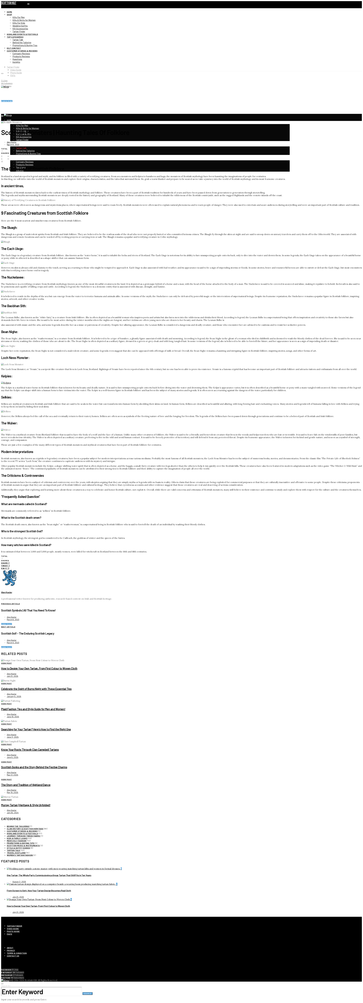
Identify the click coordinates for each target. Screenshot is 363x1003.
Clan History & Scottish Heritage (25, 828)
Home (9, 12)
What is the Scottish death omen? (21, 517)
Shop (9, 14)
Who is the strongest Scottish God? (22, 531)
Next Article (8, 627)
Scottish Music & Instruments (23, 845)
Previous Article (10, 604)
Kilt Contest (14, 48)
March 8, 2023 (13, 144)
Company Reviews (21, 53)
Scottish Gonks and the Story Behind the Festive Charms (34, 767)
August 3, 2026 (19, 881)
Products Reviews (21, 56)
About (10, 947)
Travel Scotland (16, 852)
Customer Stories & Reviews (22, 51)
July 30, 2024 (13, 812)
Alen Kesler (11, 142)
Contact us (13, 956)
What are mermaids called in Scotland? (24, 504)
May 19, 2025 (12, 792)
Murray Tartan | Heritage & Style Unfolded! (25, 805)
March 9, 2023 (13, 642)
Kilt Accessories (20, 28)
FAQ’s (12, 75)
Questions (17, 59)
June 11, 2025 (13, 737)
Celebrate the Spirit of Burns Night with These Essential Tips (36, 688)
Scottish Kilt (8, 2)
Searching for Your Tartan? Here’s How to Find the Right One (36, 729)
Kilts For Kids (18, 23)
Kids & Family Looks (17, 838)
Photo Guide (16, 72)
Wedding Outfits (20, 25)
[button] (181, 504)
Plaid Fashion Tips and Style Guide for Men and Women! (33, 709)
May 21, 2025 (12, 775)
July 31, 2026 (12, 676)
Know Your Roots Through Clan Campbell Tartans (30, 749)
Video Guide (15, 69)
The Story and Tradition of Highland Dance (25, 784)
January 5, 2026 (14, 696)
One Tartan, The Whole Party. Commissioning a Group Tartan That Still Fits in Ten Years (49, 875)
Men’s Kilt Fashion (16, 840)
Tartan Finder (18, 31)
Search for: (6, 985)
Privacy (11, 950)
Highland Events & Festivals (22, 34)
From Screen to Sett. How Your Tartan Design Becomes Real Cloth (39, 890)
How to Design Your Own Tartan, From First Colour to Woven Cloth (39, 668)
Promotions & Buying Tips (24, 45)
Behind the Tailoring (21, 42)
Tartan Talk (17, 39)
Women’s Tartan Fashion (20, 855)
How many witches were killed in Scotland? (26, 545)
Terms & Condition (17, 953)
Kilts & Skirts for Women (24, 20)
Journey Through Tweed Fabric (23, 836)
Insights (16, 62)
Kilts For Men (18, 17)
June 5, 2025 (12, 757)
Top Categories (15, 37)
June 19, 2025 (13, 716)
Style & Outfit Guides (18, 848)
